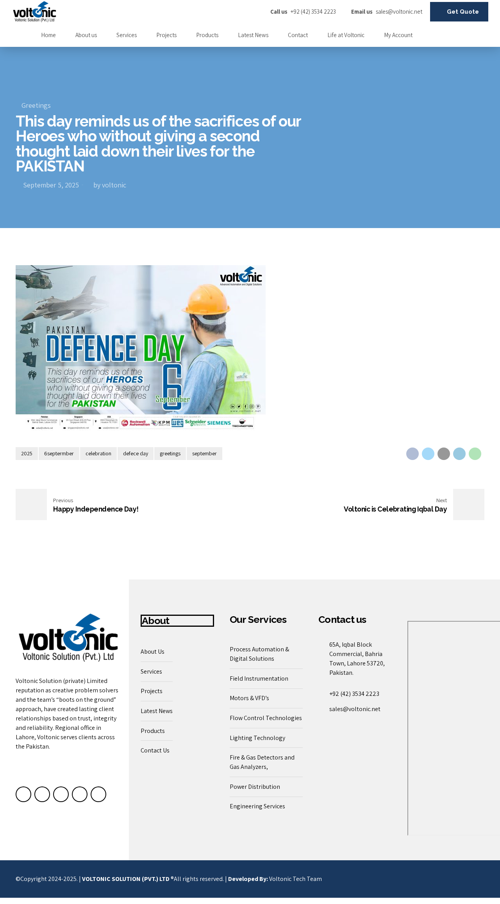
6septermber (59, 453)
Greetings (36, 105)
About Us (152, 651)
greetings (170, 453)
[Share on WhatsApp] (475, 454)
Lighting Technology (257, 738)
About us (86, 35)
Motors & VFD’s (249, 698)
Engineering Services (257, 806)
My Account (398, 35)
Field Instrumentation (259, 678)
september (204, 453)
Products (207, 35)
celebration (98, 453)
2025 (26, 453)
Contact (298, 35)
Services (126, 35)
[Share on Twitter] (428, 454)
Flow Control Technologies (266, 718)
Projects (166, 35)
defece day (135, 453)
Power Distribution (255, 787)
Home (48, 35)
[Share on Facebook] (412, 454)
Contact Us (155, 750)
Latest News (253, 35)
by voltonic (109, 184)
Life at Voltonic (345, 35)
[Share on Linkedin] (459, 454)
